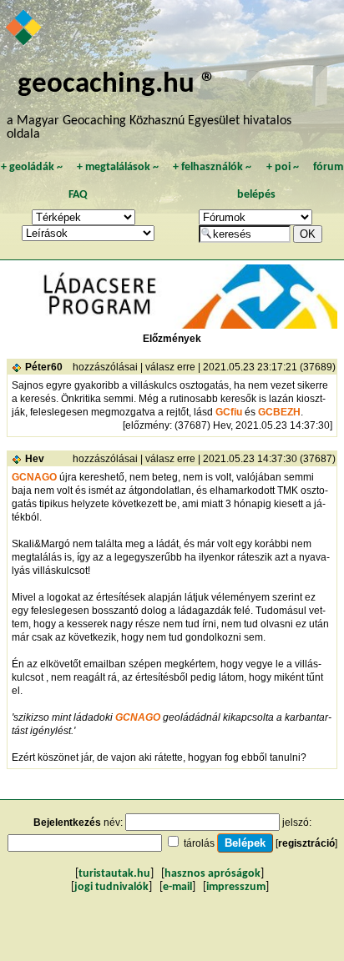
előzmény (147, 425)
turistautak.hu (114, 873)
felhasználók (212, 167)
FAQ (78, 194)
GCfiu (228, 412)
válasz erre (170, 367)
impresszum (236, 887)
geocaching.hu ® (117, 84)
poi (283, 167)
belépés (256, 194)
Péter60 (44, 367)
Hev (34, 459)
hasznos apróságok (212, 873)
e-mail (177, 887)
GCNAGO (34, 477)
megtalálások (117, 167)
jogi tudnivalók (111, 887)
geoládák (31, 167)
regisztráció (306, 843)
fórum (328, 167)
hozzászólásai (105, 367)
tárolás (199, 843)
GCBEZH (279, 412)
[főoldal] (24, 29)
